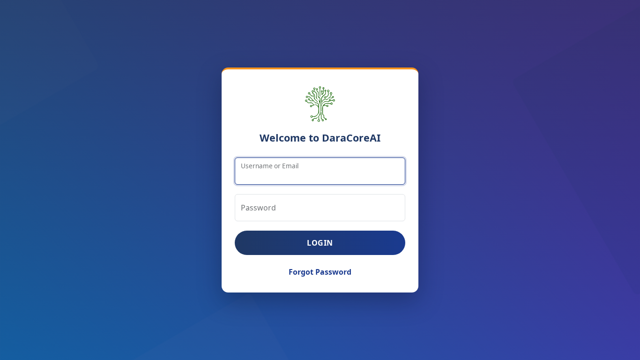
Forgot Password (320, 272)
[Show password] (394, 207)
